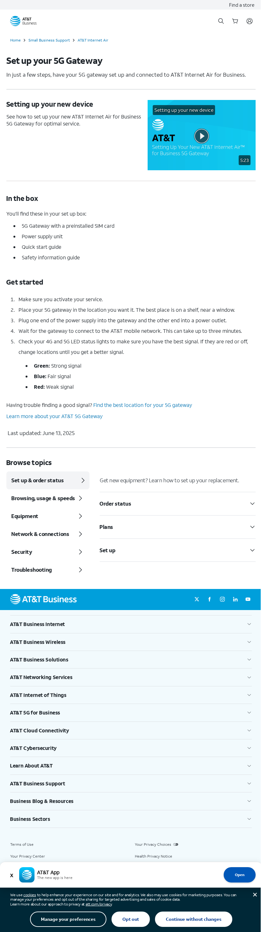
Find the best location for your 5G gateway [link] (142, 404)
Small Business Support (49, 40)
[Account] (249, 21)
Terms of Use (22, 844)
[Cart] (235, 21)
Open (239, 874)
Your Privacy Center (27, 856)
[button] (202, 135)
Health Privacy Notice (153, 856)
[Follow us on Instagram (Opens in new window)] (222, 599)
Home (15, 40)
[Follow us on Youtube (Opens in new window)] (248, 599)
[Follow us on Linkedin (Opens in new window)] (235, 599)
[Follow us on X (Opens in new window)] (197, 599)
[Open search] (221, 21)
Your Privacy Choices (153, 844)
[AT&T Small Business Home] (23, 21)
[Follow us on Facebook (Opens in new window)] (209, 599)
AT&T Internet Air (93, 40)
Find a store (241, 5)
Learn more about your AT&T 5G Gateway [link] (54, 416)
